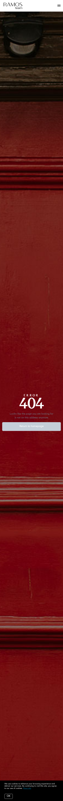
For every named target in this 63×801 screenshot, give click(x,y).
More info (27, 788)
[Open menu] (59, 5)
